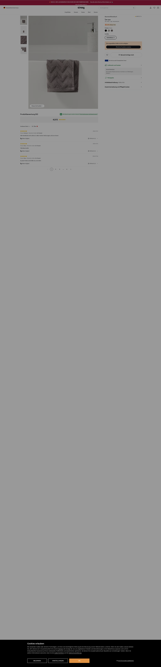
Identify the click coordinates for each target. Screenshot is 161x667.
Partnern (60, 649)
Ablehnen (37, 661)
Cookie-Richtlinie (59, 653)
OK (79, 661)
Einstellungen (58, 661)
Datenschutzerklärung (75, 653)
